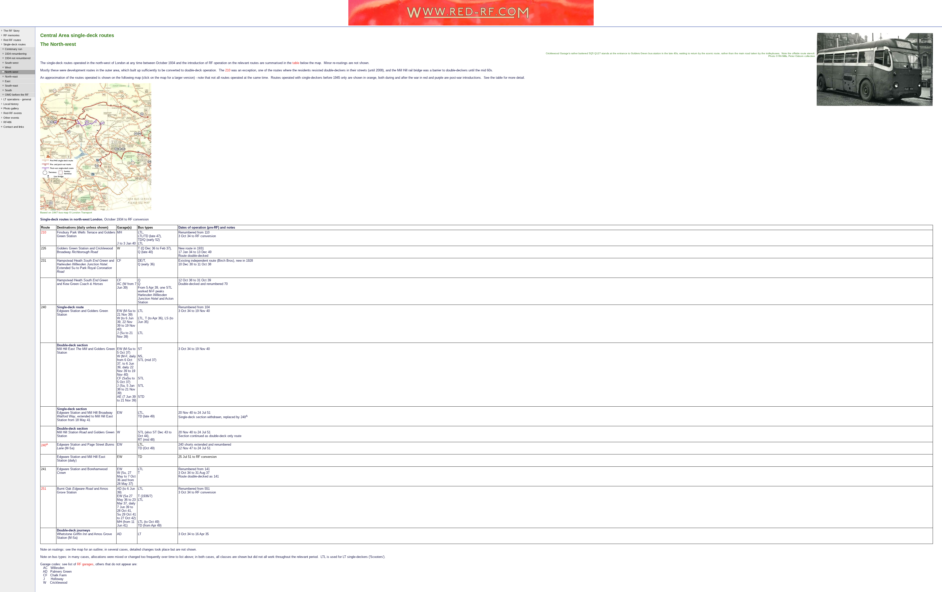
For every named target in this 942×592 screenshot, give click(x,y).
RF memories (11, 35)
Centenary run (13, 49)
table (295, 63)
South (8, 90)
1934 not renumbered (17, 58)
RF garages (85, 564)
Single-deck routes (14, 44)
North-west (11, 71)
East (7, 81)
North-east (11, 76)
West (8, 67)
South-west (11, 62)
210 (227, 70)
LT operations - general (17, 99)
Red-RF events (12, 113)
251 (43, 488)
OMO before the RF (17, 94)
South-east (11, 85)
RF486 (7, 122)
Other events (11, 117)
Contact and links (13, 126)
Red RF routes (12, 40)
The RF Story (11, 30)
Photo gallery (11, 108)
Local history (11, 104)
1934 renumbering (15, 53)
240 (44, 445)
